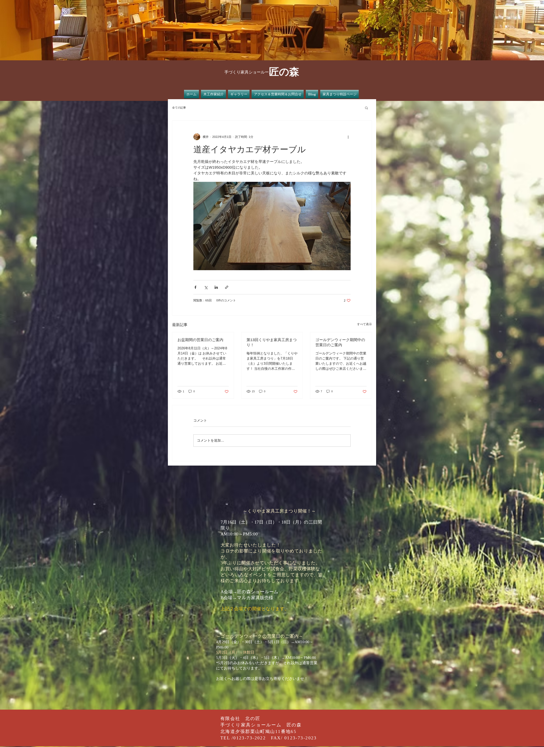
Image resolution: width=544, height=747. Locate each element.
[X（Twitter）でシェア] (206, 287)
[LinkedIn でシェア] (216, 287)
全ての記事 (179, 107)
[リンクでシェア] (227, 287)
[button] (366, 107)
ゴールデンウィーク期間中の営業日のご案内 (340, 342)
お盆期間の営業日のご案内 (200, 340)
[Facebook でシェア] (195, 287)
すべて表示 (364, 324)
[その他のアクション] (348, 136)
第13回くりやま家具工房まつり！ (271, 342)
